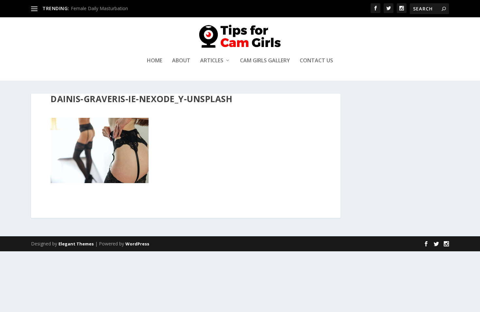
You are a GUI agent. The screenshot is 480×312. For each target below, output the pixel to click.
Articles (211, 61)
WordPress (137, 244)
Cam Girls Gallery (265, 61)
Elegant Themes (76, 244)
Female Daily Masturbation (99, 8)
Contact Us (316, 61)
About (181, 61)
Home (154, 61)
